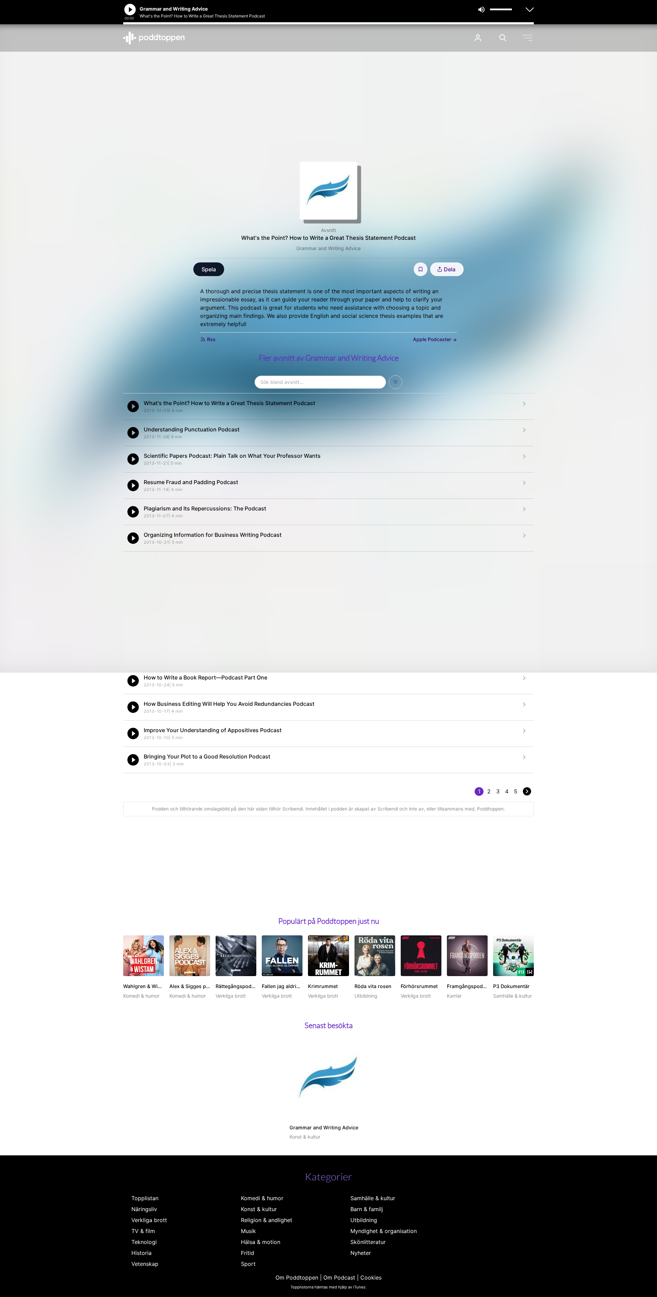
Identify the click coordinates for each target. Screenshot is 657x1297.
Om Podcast (339, 1277)
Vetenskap (144, 1263)
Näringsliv (144, 1209)
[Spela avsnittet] (133, 406)
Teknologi (144, 1241)
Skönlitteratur (368, 1241)
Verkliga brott (149, 1220)
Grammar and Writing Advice (328, 248)
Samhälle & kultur (372, 1198)
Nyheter (360, 1252)
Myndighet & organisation (383, 1231)
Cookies (371, 1277)
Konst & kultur (259, 1209)
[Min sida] (478, 38)
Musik (248, 1231)
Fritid (247, 1252)
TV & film (143, 1231)
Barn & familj (366, 1209)
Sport (248, 1263)
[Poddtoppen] (154, 38)
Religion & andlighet (266, 1220)
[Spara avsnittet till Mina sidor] (420, 269)
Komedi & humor (262, 1198)
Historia (141, 1252)
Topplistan (144, 1198)
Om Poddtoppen (296, 1277)
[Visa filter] (395, 382)
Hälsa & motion (260, 1241)
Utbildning (363, 1220)
